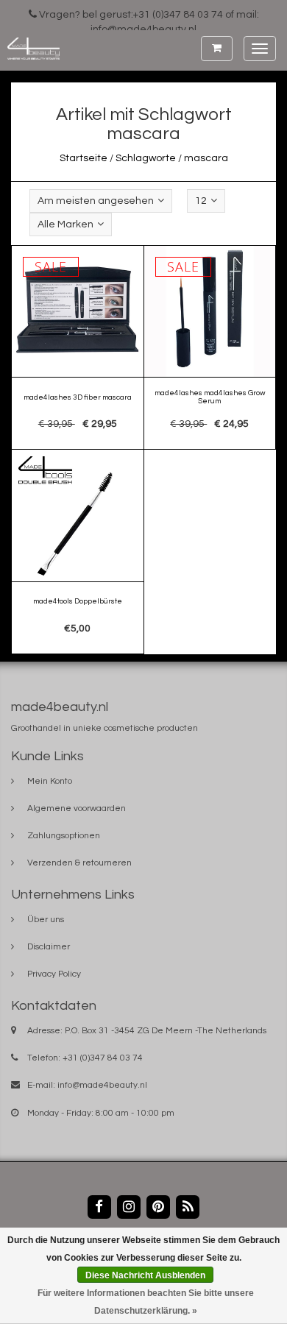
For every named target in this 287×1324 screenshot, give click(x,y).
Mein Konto (49, 781)
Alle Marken (65, 224)
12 (201, 201)
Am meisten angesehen (96, 201)
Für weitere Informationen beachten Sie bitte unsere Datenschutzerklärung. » (146, 1302)
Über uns (45, 919)
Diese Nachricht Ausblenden (145, 1275)
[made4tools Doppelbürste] (78, 552)
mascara (206, 158)
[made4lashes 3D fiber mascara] (78, 348)
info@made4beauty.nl (102, 1085)
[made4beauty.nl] (30, 48)
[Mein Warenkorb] (217, 48)
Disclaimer (48, 947)
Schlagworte (146, 158)
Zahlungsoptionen (63, 835)
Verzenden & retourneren (79, 863)
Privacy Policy (54, 974)
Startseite (83, 158)
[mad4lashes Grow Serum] (210, 348)
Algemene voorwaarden (76, 808)
